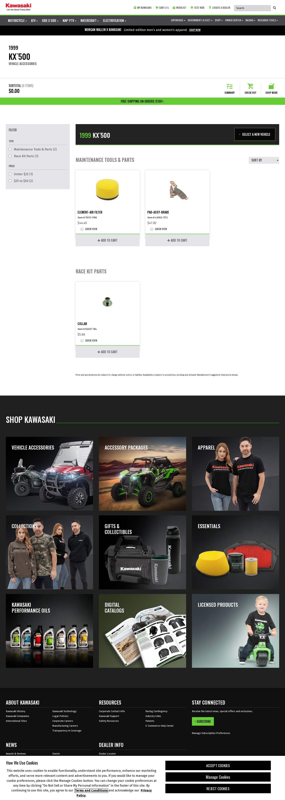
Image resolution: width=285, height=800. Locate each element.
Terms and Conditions (91, 790)
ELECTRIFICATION (114, 20)
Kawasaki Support (109, 716)
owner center (233, 20)
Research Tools (267, 20)
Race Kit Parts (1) (25, 156)
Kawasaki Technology (64, 711)
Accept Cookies (218, 765)
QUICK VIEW (91, 229)
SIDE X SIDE (49, 20)
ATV (33, 20)
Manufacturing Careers (65, 725)
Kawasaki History (15, 711)
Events (56, 753)
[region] (142, 778)
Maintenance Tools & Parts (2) (35, 149)
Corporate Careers (62, 720)
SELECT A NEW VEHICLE (256, 134)
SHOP (218, 20)
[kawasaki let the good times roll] (18, 7)
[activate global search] (274, 7)
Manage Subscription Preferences (211, 733)
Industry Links (153, 716)
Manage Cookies (218, 777)
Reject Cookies (218, 788)
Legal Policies (60, 716)
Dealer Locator (107, 753)
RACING (249, 20)
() (163, 7)
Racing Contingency (156, 711)
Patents (149, 720)
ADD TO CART (108, 240)
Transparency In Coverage (66, 730)
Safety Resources (109, 720)
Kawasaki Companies (17, 716)
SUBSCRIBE (204, 721)
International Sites (16, 720)
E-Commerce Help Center (159, 725)
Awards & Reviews (16, 753)
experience (177, 20)
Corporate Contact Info (112, 711)
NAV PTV (69, 20)
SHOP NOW (194, 30)
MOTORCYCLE (16, 20)
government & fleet (199, 20)
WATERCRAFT (88, 20)
